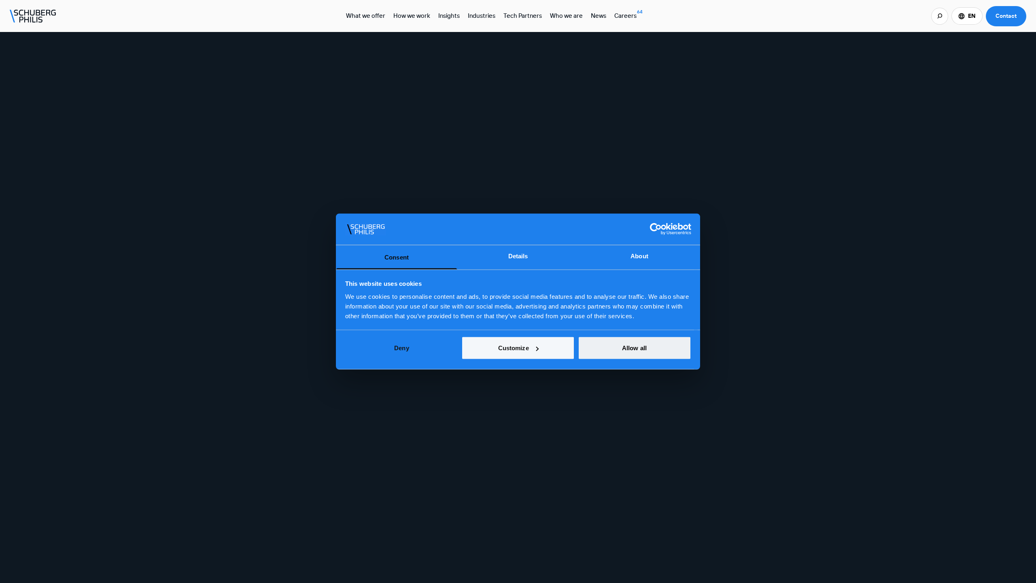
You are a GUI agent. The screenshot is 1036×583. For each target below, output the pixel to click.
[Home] (33, 16)
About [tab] (639, 255)
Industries (481, 15)
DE (967, 45)
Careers (628, 14)
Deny (401, 348)
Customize (513, 348)
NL (967, 34)
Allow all (634, 348)
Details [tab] (518, 255)
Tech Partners (522, 15)
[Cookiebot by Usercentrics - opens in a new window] (655, 229)
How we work (411, 15)
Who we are (566, 15)
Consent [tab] (396, 256)
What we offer (365, 15)
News (598, 15)
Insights (449, 15)
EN (972, 15)
